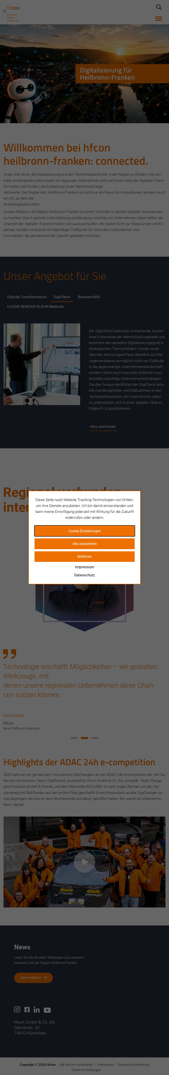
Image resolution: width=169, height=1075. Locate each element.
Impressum (84, 567)
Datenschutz (84, 575)
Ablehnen (84, 556)
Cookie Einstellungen (84, 531)
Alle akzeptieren (84, 544)
